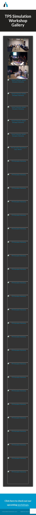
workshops (22, 504)
